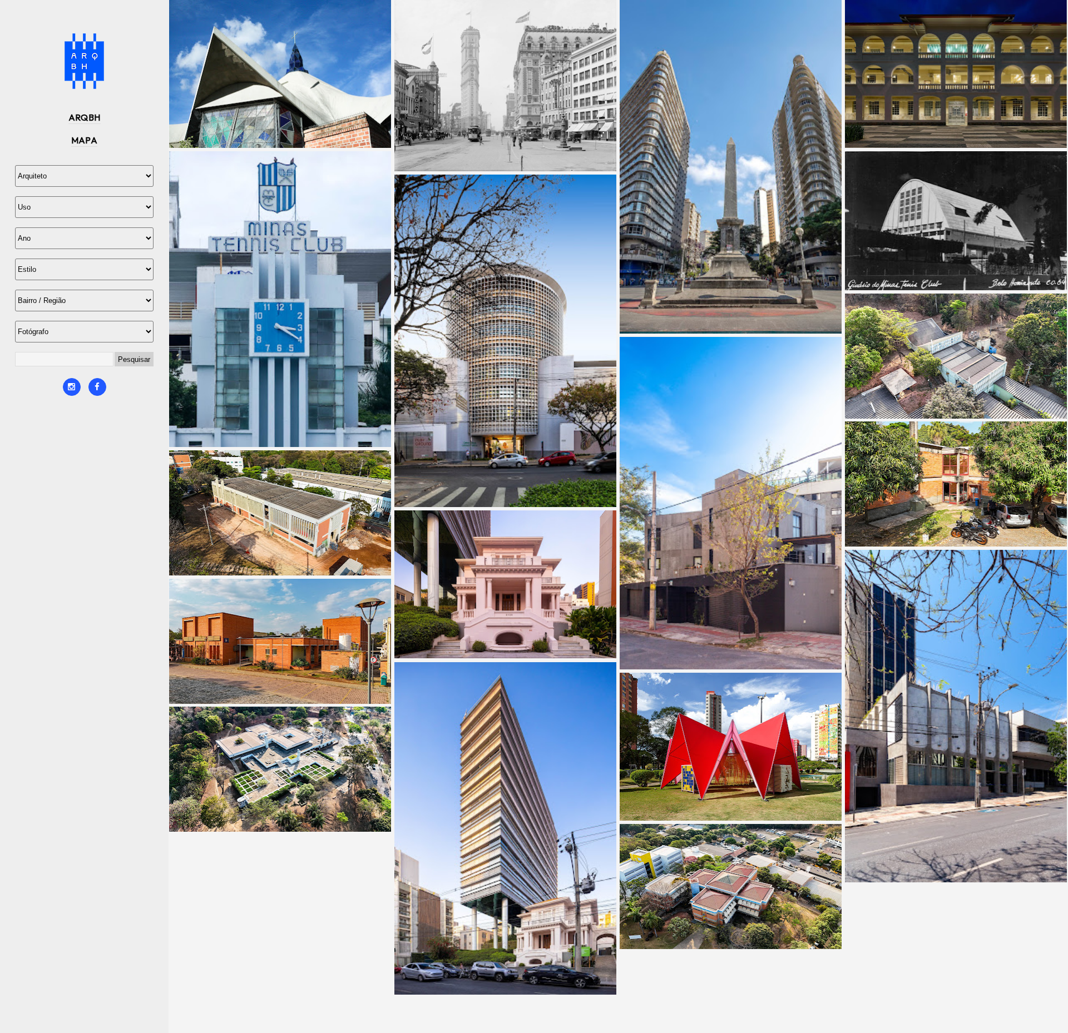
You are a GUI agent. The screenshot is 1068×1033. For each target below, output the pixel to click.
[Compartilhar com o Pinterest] (283, 128)
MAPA (84, 140)
